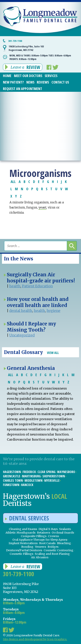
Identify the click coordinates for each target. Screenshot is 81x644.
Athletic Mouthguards (20, 532)
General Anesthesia (31, 368)
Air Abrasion (39, 557)
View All (53, 352)
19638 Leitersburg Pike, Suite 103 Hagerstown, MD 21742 (26, 48)
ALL (13, 181)
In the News (18, 259)
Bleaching (64, 543)
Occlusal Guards (63, 532)
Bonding (27, 546)
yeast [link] (42, 207)
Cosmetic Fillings (21, 554)
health (14, 286)
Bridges (53, 546)
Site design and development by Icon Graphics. (35, 639)
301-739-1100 (15, 41)
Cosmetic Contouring (58, 550)
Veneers (40, 546)
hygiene (53, 310)
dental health (20, 310)
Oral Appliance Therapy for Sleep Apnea (39, 539)
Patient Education (37, 286)
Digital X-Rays (48, 529)
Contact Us (60, 82)
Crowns (53, 536)
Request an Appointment (22, 88)
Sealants (65, 529)
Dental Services (29, 518)
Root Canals (47, 543)
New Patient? (13, 82)
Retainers (43, 532)
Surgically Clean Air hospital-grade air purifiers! (41, 278)
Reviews (43, 82)
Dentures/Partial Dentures (24, 550)
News (30, 82)
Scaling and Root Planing (52, 554)
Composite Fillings (33, 536)
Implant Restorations (23, 543)
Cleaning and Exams (23, 529)
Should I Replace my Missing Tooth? (31, 327)
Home (7, 75)
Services (51, 75)
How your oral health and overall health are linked (37, 302)
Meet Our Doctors (28, 75)
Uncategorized (22, 335)
